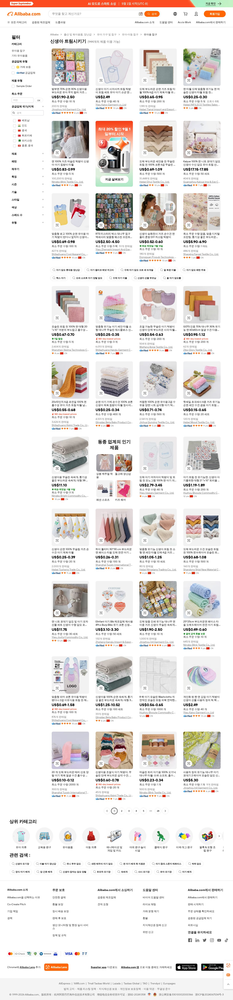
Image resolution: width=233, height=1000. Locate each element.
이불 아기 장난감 (48, 864)
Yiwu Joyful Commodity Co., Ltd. (70, 637)
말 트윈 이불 (170, 270)
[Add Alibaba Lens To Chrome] (56, 967)
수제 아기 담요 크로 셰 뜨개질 (138, 270)
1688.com (79, 983)
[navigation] (27, 423)
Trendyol (155, 983)
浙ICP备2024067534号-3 (209, 994)
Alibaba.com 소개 (17, 889)
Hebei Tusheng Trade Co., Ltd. (68, 569)
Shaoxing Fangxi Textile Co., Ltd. (201, 254)
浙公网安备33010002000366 (176, 994)
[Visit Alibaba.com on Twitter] (204, 940)
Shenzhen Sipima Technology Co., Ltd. (70, 349)
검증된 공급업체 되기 (200, 918)
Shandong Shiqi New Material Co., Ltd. (202, 569)
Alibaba (54, 34)
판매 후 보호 (59, 918)
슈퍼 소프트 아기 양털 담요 (89, 278)
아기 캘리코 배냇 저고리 (102, 270)
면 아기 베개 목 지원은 (134, 864)
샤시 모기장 (144, 872)
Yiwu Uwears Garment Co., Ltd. (156, 492)
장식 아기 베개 (22, 872)
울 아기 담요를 (174, 278)
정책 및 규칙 (59, 935)
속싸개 (124, 872)
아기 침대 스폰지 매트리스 (168, 864)
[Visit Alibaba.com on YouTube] (219, 940)
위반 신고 (148, 932)
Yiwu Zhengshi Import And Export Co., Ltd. (114, 249)
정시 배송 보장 (60, 911)
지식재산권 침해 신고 (155, 925)
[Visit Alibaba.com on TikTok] (226, 940)
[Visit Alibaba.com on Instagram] (212, 940)
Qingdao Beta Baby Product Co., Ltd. (114, 422)
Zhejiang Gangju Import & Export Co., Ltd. (114, 641)
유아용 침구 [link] (150, 34)
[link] (228, 965)
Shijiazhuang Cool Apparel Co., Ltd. (70, 254)
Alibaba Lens (27, 967)
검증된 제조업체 (107, 897)
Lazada (117, 983)
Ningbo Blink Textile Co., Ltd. (67, 181)
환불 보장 (57, 904)
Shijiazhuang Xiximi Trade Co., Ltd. (70, 425)
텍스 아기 (61, 278)
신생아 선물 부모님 (147, 278)
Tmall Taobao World (99, 983)
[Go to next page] (165, 811)
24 (158, 811)
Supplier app (98, 967)
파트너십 (193, 925)
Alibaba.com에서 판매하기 (203, 897)
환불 (145, 918)
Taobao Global (131, 983)
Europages (169, 983)
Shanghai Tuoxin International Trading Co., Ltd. (114, 564)
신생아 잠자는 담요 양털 (74, 872)
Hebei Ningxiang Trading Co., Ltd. (157, 569)
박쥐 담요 (196, 864)
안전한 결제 (59, 897)
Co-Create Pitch (16, 904)
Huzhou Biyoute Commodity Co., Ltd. (202, 492)
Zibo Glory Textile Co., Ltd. (197, 349)
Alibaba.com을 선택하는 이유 (23, 897)
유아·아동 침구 (130, 34)
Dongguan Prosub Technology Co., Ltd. (158, 257)
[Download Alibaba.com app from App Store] (187, 967)
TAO (145, 983)
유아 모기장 (166, 872)
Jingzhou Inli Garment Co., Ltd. (69, 109)
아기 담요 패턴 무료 (196, 270)
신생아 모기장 (22, 864)
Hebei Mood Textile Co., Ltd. (199, 422)
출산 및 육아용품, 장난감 (78, 34)
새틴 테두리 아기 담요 (102, 864)
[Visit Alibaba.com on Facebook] (190, 940)
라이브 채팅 (149, 904)
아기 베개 (186, 872)
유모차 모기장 (103, 872)
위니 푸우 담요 (74, 864)
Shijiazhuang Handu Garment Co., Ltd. (114, 349)
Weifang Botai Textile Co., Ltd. (156, 346)
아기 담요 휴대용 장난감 (68, 270)
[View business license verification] (149, 994)
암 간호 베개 (46, 872)
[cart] (186, 14)
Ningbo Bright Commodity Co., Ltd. (70, 495)
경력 (9, 918)
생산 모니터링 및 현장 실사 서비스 (70, 927)
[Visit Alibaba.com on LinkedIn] (197, 940)
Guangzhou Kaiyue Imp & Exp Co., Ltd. (202, 181)
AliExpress (64, 983)
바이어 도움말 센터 (153, 897)
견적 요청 (103, 904)
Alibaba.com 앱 (130, 967)
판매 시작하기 (196, 904)
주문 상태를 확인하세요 (201, 911)
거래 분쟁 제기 (151, 911)
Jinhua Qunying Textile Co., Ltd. (157, 422)
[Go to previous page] (107, 811)
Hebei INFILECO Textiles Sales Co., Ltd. (202, 104)
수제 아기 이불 (120, 278)
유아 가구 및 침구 (106, 34)
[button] (141, 14)
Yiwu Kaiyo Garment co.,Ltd (111, 104)
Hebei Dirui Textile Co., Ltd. (154, 181)
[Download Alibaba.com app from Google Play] (213, 967)
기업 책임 (12, 911)
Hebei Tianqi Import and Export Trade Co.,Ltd (158, 109)
